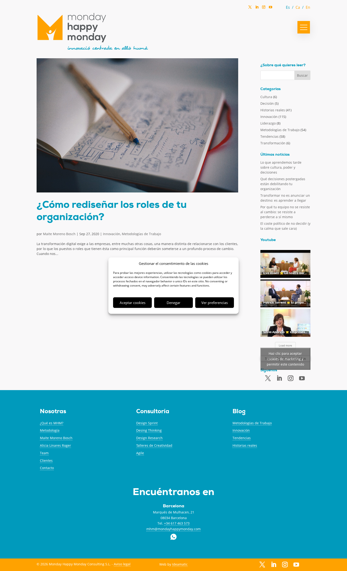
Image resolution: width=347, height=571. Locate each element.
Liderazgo (268, 123)
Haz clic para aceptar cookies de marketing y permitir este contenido (285, 358)
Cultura (266, 97)
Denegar (173, 302)
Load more (285, 345)
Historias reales (272, 110)
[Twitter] (250, 8)
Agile (140, 453)
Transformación (272, 143)
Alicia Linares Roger (55, 445)
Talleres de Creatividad (154, 445)
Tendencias (269, 136)
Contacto (47, 468)
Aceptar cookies (132, 302)
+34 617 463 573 (177, 523)
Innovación (111, 234)
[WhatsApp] (277, 8)
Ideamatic (180, 564)
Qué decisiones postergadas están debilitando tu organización (282, 184)
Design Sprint (147, 423)
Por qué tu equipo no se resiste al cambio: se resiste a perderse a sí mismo (285, 212)
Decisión (267, 103)
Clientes (46, 460)
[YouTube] (270, 8)
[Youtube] (302, 378)
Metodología (49, 430)
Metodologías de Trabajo (141, 234)
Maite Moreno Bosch (59, 234)
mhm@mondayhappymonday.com (173, 529)
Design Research (149, 438)
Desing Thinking (149, 430)
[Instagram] (263, 8)
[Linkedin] (256, 8)
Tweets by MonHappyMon (285, 358)
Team (44, 453)
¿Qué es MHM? (51, 423)
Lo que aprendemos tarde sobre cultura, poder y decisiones (280, 167)
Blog (239, 412)
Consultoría (152, 412)
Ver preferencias (214, 302)
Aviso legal (122, 564)
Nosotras (53, 412)
